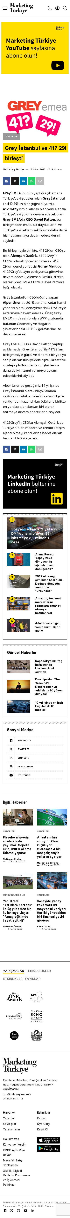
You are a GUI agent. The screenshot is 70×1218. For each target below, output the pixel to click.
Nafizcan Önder (12, 858)
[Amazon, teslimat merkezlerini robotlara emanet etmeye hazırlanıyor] (18, 603)
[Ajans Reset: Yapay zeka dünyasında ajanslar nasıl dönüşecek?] (18, 559)
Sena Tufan (43, 926)
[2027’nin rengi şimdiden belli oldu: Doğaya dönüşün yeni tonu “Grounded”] (18, 581)
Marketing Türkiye (13, 169)
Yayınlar (32, 979)
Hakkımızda (11, 1139)
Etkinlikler (13, 979)
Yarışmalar (13, 971)
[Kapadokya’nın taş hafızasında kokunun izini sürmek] (18, 666)
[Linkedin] (33, 1210)
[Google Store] (48, 1151)
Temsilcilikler (38, 971)
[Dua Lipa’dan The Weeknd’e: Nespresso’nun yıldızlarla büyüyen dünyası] (18, 686)
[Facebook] (5, 1210)
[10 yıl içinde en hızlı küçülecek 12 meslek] (18, 706)
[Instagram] (18, 1210)
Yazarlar (8, 1118)
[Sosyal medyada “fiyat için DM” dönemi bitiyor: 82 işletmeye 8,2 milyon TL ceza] (35, 533)
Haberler (12, 136)
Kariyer (42, 1118)
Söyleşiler (9, 1124)
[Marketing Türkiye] (23, 8)
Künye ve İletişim (14, 1144)
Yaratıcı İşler (11, 1129)
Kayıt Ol (42, 1129)
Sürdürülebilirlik (14, 895)
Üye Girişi (43, 1124)
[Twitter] (11, 1210)
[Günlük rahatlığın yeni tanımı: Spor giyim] (18, 625)
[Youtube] (26, 1210)
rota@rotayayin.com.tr (17, 1094)
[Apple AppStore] (48, 1142)
